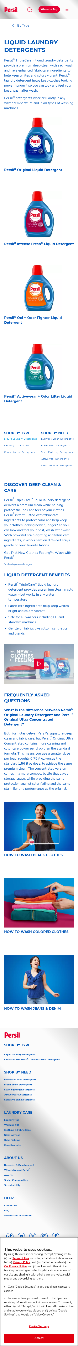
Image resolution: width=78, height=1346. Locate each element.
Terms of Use (20, 1258)
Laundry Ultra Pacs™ (16, 1059)
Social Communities (16, 1180)
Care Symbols (12, 1145)
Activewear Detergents (18, 1094)
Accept (39, 1338)
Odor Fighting (12, 1140)
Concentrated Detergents (45, 1059)
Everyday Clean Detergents (20, 1079)
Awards (8, 1175)
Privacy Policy (21, 1262)
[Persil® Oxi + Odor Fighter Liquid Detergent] (39, 302)
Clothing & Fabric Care (17, 1130)
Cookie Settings (39, 1326)
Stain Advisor (12, 1135)
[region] (39, 1291)
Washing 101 (11, 1125)
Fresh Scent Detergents (18, 1084)
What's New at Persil (16, 1170)
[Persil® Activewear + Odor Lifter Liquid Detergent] (39, 381)
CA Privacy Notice (15, 1266)
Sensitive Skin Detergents (19, 1099)
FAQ (6, 1210)
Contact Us (10, 1205)
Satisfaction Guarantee (18, 1215)
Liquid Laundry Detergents (20, 1054)
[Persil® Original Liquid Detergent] (39, 152)
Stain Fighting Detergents (19, 1089)
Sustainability (12, 1185)
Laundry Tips (11, 1120)
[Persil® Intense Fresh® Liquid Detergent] (39, 226)
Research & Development (19, 1165)
